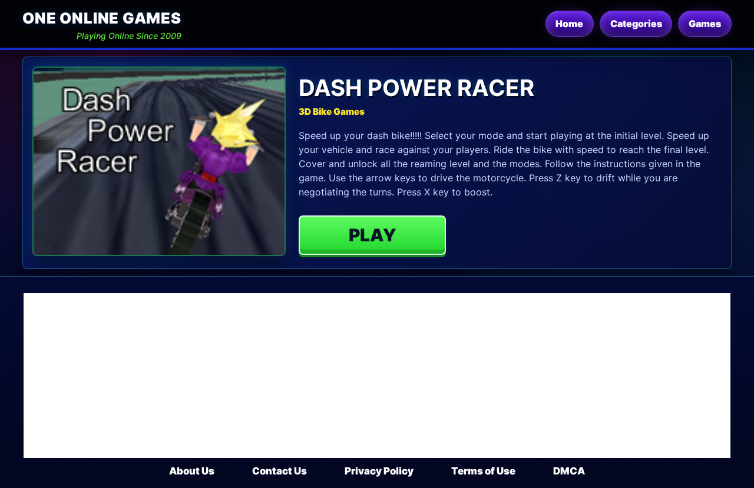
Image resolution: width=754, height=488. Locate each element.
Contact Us (279, 471)
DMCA (569, 471)
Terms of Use (483, 471)
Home (569, 23)
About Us (191, 471)
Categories (636, 23)
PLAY (372, 234)
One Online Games (101, 18)
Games (705, 23)
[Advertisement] (377, 375)
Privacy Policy (379, 471)
